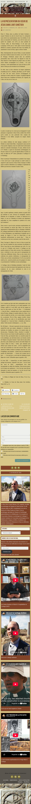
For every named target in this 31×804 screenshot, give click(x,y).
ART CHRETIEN (6, 30)
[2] (6, 155)
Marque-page (7, 398)
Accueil (3, 1)
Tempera (20, 782)
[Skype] (27, 5)
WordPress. (26, 782)
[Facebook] (25, 5)
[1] (18, 44)
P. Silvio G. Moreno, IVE (10, 27)
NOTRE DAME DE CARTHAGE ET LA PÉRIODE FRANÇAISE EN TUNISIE (7, 407)
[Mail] (29, 5)
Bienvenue (10, 1)
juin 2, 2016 (23, 27)
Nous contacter (20, 1)
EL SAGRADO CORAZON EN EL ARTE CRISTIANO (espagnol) (24, 407)
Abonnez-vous (6, 551)
